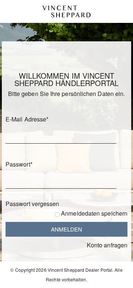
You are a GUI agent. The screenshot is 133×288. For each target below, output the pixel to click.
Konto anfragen (107, 245)
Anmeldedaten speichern (94, 213)
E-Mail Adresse (27, 119)
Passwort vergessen (32, 203)
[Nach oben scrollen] (117, 279)
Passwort (19, 164)
